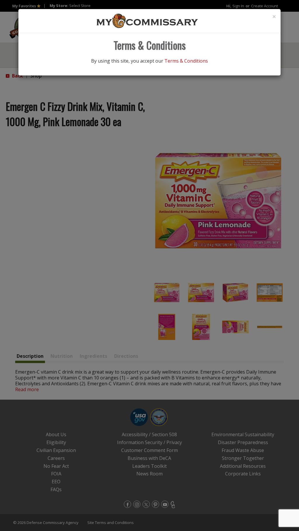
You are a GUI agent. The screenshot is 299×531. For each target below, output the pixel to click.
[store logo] (147, 20)
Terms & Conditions (186, 61)
